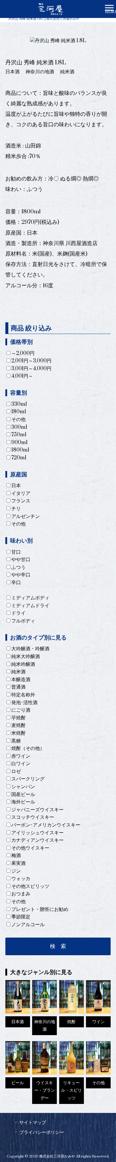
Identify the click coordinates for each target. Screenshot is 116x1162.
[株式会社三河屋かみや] (50, 8)
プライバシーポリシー (41, 1132)
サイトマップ (32, 1122)
